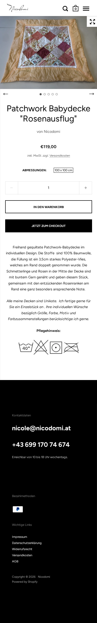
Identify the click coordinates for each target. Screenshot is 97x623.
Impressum (19, 537)
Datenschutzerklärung (27, 543)
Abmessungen (34, 170)
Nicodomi (52, 131)
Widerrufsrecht (22, 549)
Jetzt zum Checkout (49, 226)
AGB (15, 561)
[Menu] (86, 8)
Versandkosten (59, 155)
